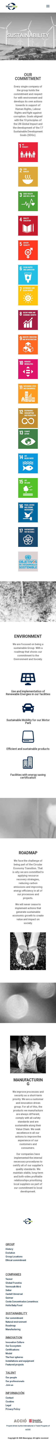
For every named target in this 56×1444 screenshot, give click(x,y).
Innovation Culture (15, 1342)
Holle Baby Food (14, 1305)
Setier (9, 1290)
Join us (9, 1385)
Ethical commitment (16, 1260)
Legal (8, 1405)
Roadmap (11, 1325)
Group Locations (14, 1256)
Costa (22, 1301)
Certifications (12, 1349)
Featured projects (15, 1364)
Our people (11, 1377)
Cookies (10, 1401)
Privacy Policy (13, 1409)
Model (9, 1353)
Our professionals (15, 1381)
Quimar (9, 1298)
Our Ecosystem (13, 1346)
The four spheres (14, 1357)
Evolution (10, 1253)
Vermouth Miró (13, 1286)
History (9, 1249)
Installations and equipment (20, 1361)
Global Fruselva (14, 1283)
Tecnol (9, 1279)
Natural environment (16, 1322)
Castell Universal (14, 1294)
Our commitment (14, 1318)
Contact (9, 1398)
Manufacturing (13, 1329)
